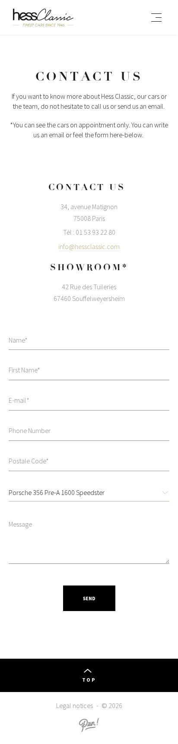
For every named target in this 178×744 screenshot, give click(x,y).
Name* (18, 340)
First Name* (24, 370)
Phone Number (30, 430)
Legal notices (74, 705)
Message (20, 524)
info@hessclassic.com (89, 246)
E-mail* (19, 400)
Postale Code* (29, 460)
